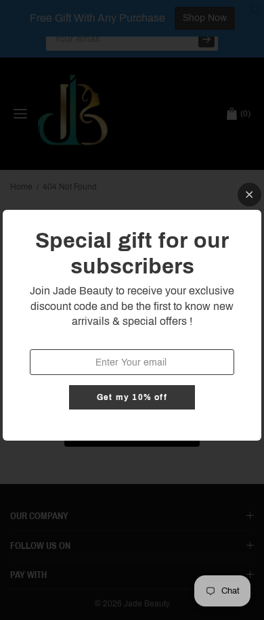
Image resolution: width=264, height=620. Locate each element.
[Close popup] (249, 194)
